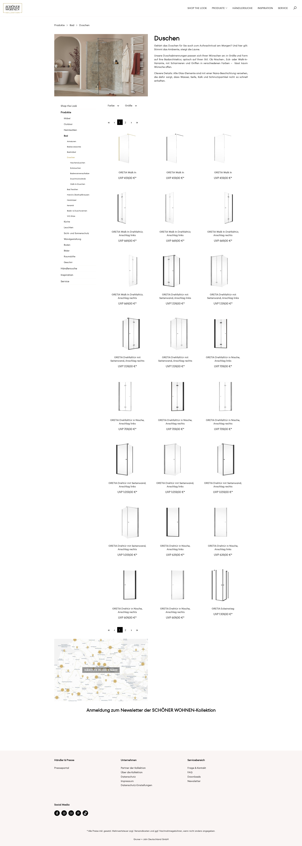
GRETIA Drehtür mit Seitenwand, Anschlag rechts (223, 484)
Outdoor (68, 124)
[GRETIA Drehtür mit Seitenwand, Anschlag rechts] (223, 460)
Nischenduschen (77, 162)
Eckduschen (75, 168)
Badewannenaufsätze (79, 173)
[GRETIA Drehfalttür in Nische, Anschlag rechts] (175, 397)
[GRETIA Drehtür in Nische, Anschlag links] (175, 523)
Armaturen (71, 141)
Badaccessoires (74, 146)
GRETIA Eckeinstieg (223, 608)
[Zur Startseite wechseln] (12, 8)
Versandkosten (142, 831)
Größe (129, 105)
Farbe (111, 105)
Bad (66, 135)
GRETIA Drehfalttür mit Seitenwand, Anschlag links (175, 296)
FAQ (189, 772)
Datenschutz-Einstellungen (136, 785)
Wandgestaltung (72, 239)
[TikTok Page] (85, 813)
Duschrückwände (78, 178)
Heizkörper (71, 200)
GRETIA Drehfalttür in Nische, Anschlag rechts (175, 421)
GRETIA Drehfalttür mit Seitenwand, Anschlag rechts (127, 359)
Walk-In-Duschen (77, 184)
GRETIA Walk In (127, 172)
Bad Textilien (72, 189)
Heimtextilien (70, 130)
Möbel (67, 118)
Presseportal (61, 768)
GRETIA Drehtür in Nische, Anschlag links (175, 547)
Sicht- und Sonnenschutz (76, 233)
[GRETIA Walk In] (127, 149)
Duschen (71, 157)
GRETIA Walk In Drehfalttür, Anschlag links (127, 233)
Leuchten (68, 227)
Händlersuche (69, 268)
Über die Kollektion (132, 772)
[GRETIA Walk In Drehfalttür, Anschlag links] (127, 209)
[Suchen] (295, 8)
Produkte (66, 112)
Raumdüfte (69, 256)
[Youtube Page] (71, 813)
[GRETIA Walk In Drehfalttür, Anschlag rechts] (223, 209)
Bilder (67, 250)
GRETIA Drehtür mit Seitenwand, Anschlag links (127, 484)
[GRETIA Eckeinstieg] (223, 586)
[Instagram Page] (64, 813)
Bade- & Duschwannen (77, 210)
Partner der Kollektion (133, 768)
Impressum (127, 781)
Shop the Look (69, 106)
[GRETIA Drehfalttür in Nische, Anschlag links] (223, 334)
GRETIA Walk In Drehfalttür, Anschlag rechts (223, 233)
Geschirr (68, 262)
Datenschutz (128, 777)
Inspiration (67, 275)
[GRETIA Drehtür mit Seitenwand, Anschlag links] (127, 460)
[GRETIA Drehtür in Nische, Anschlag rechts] (127, 586)
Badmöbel (71, 152)
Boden (67, 244)
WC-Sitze (71, 216)
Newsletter (194, 781)
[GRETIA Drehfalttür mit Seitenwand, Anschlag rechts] (127, 334)
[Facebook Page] (57, 813)
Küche (67, 221)
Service (65, 281)
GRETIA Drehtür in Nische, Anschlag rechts (127, 610)
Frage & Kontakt (196, 768)
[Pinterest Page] (78, 813)
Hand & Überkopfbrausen (78, 194)
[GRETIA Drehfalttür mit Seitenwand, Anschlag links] (175, 272)
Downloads (194, 777)
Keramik (70, 205)
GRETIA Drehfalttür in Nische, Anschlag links (223, 359)
